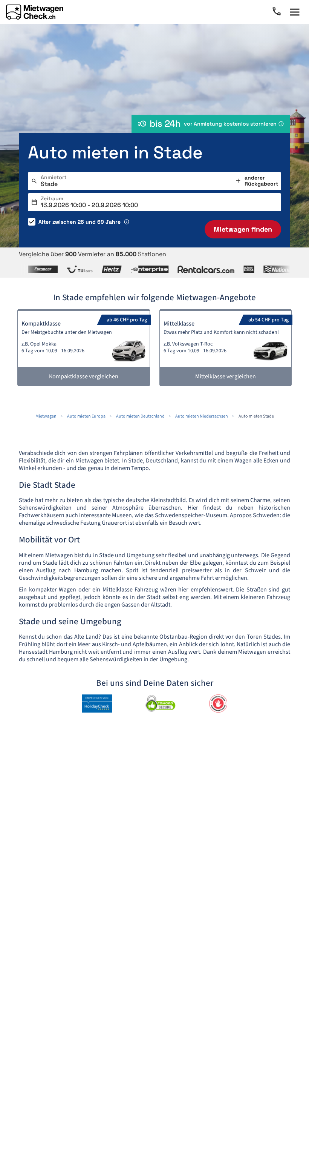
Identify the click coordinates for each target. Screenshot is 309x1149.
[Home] (34, 12)
